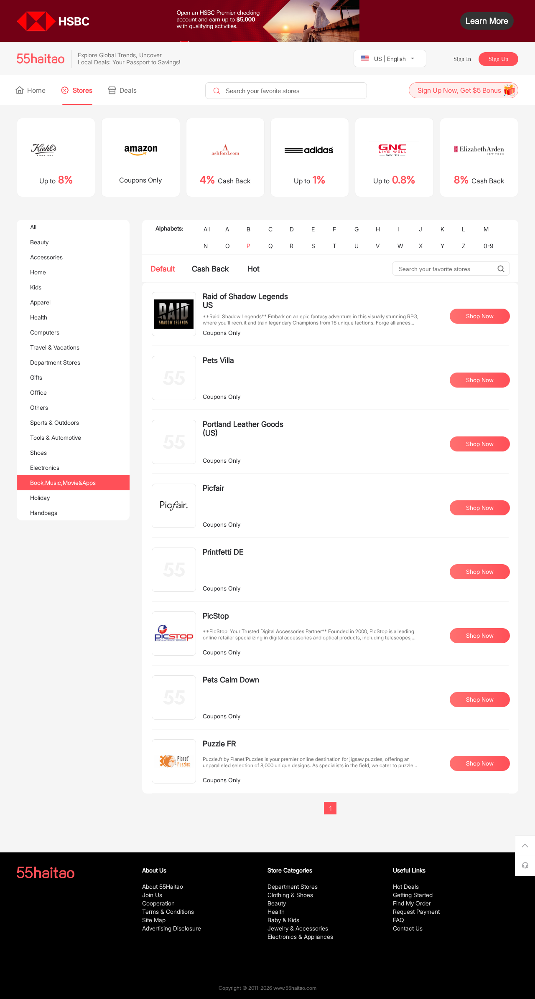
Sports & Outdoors (54, 422)
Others (39, 407)
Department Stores (55, 362)
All (33, 227)
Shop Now (480, 315)
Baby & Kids (283, 919)
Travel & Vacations (54, 347)
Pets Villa (218, 360)
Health (38, 317)
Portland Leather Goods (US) (243, 428)
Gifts (36, 377)
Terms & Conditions (168, 911)
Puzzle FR (219, 743)
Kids (35, 287)
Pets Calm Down (231, 679)
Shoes (38, 452)
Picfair (213, 488)
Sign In (462, 59)
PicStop (216, 615)
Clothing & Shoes (290, 894)
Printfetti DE (223, 552)
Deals (127, 90)
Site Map (154, 919)
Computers (44, 332)
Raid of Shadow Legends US (245, 300)
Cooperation (158, 903)
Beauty (39, 242)
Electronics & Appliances (300, 936)
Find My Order (412, 903)
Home (35, 90)
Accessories (46, 257)
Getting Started (413, 894)
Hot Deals (406, 886)
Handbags (43, 512)
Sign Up (498, 59)
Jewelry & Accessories (298, 928)
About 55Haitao (162, 886)
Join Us (152, 894)
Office (38, 392)
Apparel (40, 302)
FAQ (398, 919)
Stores (81, 90)
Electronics (44, 467)
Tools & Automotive (55, 437)
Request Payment (416, 911)
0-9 (488, 245)
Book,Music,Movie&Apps (63, 482)
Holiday (40, 497)
